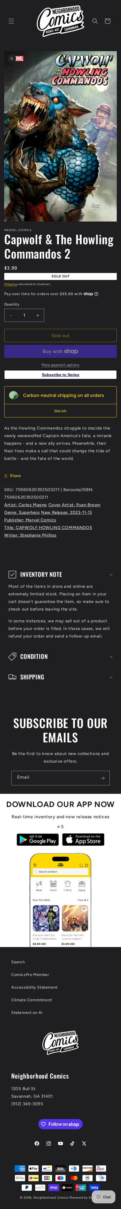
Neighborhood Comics (50, 1197)
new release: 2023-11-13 (66, 512)
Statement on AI (27, 1012)
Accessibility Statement (34, 987)
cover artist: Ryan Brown (74, 504)
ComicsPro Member (30, 974)
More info (60, 410)
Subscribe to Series (60, 374)
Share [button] (15, 475)
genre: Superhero (22, 512)
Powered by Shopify (85, 1197)
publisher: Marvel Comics (30, 520)
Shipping (10, 284)
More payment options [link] (60, 365)
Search (18, 962)
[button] (11, 21)
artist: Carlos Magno (25, 504)
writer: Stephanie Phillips (30, 535)
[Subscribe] (102, 778)
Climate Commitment (31, 1000)
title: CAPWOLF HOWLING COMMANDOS (48, 527)
